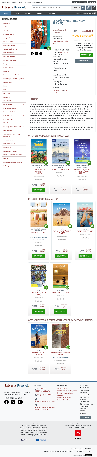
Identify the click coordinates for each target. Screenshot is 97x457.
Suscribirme (85, 417)
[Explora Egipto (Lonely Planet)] (62, 214)
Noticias (83, 2)
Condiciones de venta (17, 2)
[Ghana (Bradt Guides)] (60, 276)
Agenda (75, 2)
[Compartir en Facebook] (32, 53)
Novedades (6, 23)
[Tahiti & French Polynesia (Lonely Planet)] (39, 151)
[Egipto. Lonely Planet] (85, 214)
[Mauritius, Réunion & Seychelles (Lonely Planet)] (82, 151)
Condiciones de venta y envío (67, 391)
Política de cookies (63, 400)
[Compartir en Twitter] (36, 53)
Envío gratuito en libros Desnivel (33, 2)
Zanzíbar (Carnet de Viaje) (38, 293)
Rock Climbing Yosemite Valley (60, 353)
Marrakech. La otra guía (38, 234)
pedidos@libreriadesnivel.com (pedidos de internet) (44, 408)
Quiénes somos (6, 2)
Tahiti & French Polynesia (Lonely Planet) (38, 171)
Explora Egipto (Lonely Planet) (62, 232)
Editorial (92, 2)
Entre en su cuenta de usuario (84, 13)
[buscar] (83, 8)
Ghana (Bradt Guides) (60, 292)
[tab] (34, 99)
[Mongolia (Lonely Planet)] (39, 336)
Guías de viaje (58, 90)
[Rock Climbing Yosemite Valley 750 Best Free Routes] (60, 336)
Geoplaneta (64, 52)
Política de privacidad (64, 398)
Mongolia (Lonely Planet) (38, 353)
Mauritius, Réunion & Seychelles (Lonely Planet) (82, 171)
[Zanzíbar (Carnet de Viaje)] (38, 276)
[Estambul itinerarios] (60, 151)
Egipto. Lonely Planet (85, 231)
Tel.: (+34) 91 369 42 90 (45, 395)
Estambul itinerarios (60, 169)
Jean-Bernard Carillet (59, 31)
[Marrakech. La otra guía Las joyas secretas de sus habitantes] (38, 214)
